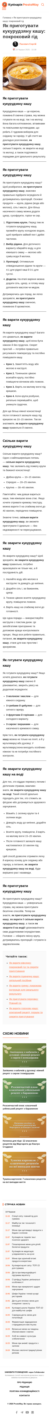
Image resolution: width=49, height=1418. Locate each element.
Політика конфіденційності (24, 1391)
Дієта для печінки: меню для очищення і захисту (25, 1302)
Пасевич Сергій (27, 44)
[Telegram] (22, 1412)
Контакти (24, 1395)
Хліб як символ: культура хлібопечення (24, 1337)
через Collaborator (37, 1372)
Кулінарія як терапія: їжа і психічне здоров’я (24, 1238)
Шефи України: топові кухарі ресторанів (25, 1295)
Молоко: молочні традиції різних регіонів (27, 1351)
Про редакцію (24, 1382)
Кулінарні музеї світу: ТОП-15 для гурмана (26, 1266)
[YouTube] (27, 1412)
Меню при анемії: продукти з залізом (25, 1344)
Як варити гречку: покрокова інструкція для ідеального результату (25, 989)
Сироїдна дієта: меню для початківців (24, 1316)
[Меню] (4, 8)
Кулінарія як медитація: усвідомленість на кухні (23, 1252)
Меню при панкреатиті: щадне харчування (26, 1288)
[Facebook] (16, 1412)
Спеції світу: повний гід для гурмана (25, 1217)
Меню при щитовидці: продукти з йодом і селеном (27, 1231)
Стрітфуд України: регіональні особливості (26, 1280)
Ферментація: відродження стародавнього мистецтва (24, 1323)
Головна (7, 18)
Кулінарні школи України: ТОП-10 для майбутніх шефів (27, 1309)
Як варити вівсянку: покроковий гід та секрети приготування (23, 967)
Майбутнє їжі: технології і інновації (24, 1224)
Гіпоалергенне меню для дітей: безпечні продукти (26, 1245)
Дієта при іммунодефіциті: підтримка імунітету (24, 1273)
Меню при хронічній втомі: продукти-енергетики (24, 1259)
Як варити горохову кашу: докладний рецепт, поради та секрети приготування (26, 1012)
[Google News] (32, 1412)
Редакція (24, 1387)
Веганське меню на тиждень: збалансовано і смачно (25, 1330)
